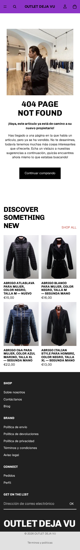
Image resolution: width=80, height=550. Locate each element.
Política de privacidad (19, 441)
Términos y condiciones (20, 448)
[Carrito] (75, 7)
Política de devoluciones (21, 434)
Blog (7, 406)
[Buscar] (15, 7)
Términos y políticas (40, 542)
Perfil (7, 483)
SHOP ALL (69, 227)
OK (72, 504)
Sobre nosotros (14, 392)
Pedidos (9, 476)
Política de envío (15, 427)
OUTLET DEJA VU (45, 533)
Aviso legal (11, 455)
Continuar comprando (40, 173)
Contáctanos (13, 399)
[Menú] (5, 7)
